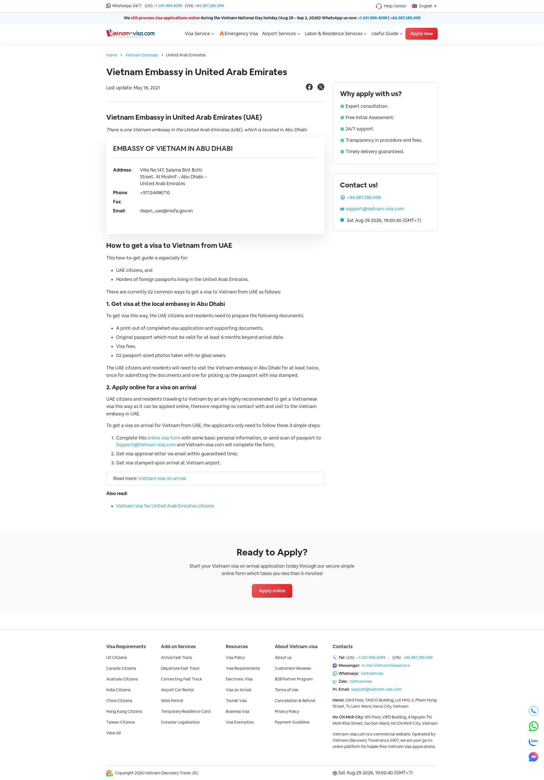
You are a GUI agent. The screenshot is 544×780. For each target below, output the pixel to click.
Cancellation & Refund (295, 700)
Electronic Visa (239, 679)
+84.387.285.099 (209, 5)
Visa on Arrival (238, 689)
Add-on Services (178, 647)
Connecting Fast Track (181, 679)
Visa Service (197, 34)
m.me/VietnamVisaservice (386, 665)
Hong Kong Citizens (124, 711)
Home (111, 55)
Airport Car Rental (177, 689)
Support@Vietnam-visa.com (146, 445)
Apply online (272, 591)
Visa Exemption (240, 722)
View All (113, 732)
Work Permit (172, 700)
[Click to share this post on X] (320, 89)
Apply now (421, 34)
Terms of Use (286, 689)
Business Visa (237, 711)
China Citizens (119, 700)
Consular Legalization (180, 722)
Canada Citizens (121, 668)
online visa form (163, 438)
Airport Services (279, 34)
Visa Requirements (126, 647)
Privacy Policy (287, 711)
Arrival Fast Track (176, 657)
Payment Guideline (292, 722)
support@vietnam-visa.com (375, 209)
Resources (237, 647)
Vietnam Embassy (141, 55)
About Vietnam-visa (296, 647)
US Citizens (116, 657)
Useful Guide (384, 34)
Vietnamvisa (372, 673)
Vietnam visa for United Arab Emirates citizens (165, 506)
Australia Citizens (122, 679)
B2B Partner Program (294, 679)
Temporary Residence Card (186, 711)
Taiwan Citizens (120, 722)
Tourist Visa (236, 700)
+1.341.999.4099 (168, 5)
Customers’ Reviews (293, 668)
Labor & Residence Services (333, 34)
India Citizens (118, 689)
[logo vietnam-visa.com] (130, 33)
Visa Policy (235, 657)
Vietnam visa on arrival (162, 478)
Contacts (343, 647)
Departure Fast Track (180, 668)
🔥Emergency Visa (238, 34)
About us (283, 657)
